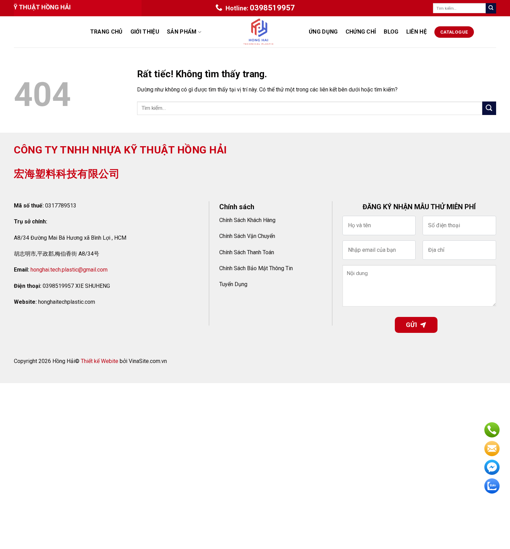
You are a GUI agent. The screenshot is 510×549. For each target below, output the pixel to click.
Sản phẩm (182, 31)
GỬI (411, 324)
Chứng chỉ (361, 31)
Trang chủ (106, 31)
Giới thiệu (144, 31)
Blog (391, 31)
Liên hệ (416, 31)
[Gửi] (491, 8)
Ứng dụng (323, 31)
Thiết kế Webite (99, 361)
